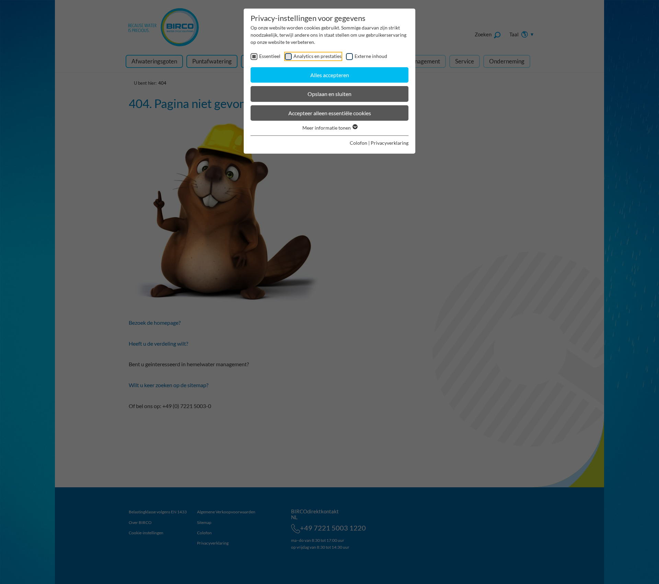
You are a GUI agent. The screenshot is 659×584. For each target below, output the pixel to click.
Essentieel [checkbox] (269, 56)
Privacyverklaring (389, 143)
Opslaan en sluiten (329, 94)
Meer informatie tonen (327, 128)
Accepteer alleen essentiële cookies (329, 113)
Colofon (358, 143)
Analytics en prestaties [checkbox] (317, 56)
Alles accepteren (329, 75)
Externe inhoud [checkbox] (371, 56)
